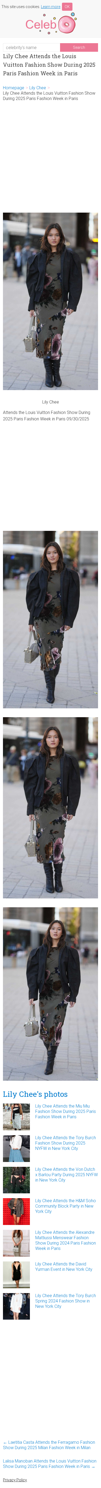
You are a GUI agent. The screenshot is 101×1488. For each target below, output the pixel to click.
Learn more (50, 7)
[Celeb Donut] (51, 13)
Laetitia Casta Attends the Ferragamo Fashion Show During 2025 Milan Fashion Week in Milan (49, 1445)
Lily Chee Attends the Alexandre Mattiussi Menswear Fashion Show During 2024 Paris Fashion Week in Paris (65, 1240)
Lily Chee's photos (35, 1094)
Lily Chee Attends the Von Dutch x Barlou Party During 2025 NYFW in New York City (66, 1175)
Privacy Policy (15, 1480)
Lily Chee (37, 87)
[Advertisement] (50, 157)
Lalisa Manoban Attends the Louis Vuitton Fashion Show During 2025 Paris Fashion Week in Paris (49, 1464)
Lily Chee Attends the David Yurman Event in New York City (63, 1266)
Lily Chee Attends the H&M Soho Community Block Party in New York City (65, 1206)
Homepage (13, 87)
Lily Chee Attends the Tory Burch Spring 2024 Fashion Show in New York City (65, 1301)
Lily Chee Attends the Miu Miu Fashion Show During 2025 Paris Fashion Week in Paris (65, 1111)
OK (67, 7)
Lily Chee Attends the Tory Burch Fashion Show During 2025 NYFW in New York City (65, 1143)
